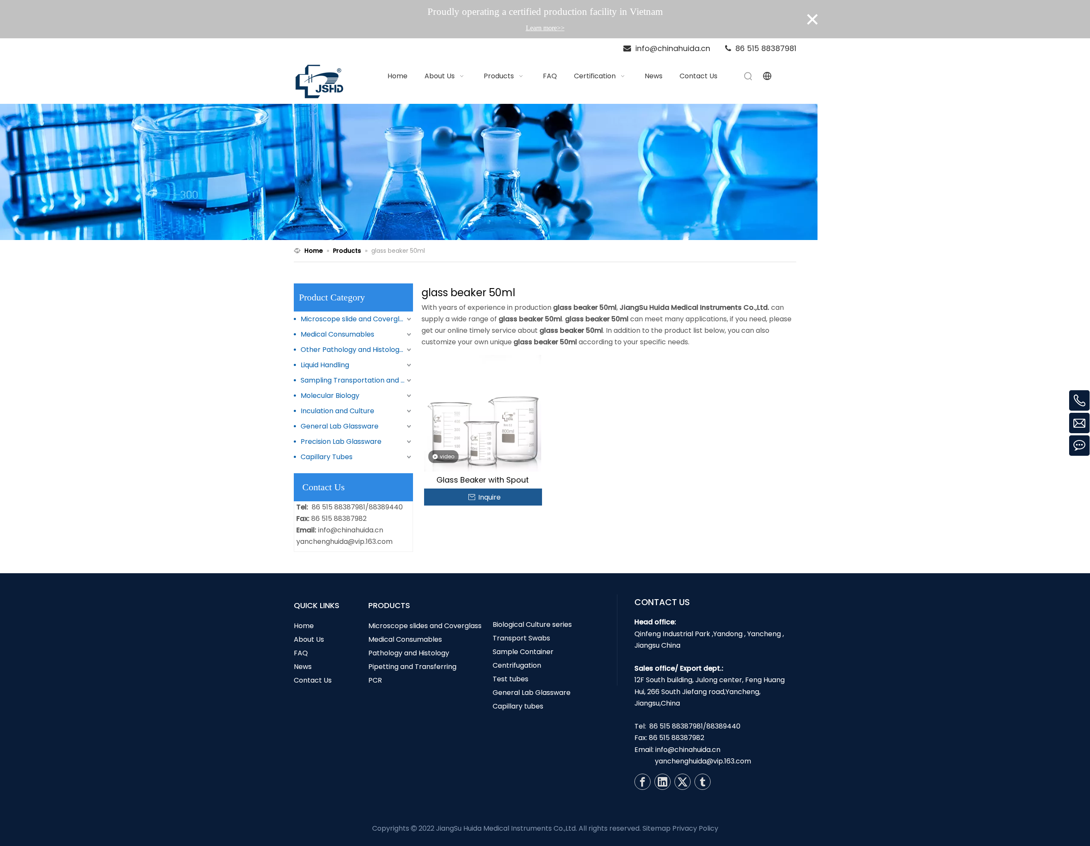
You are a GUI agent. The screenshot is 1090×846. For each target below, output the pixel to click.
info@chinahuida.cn (350, 530)
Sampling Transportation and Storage (357, 380)
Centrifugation (517, 665)
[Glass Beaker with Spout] (482, 412)
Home (304, 626)
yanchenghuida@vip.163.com (344, 541)
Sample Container (523, 652)
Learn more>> (545, 27)
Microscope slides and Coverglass (425, 626)
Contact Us (313, 680)
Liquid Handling (325, 365)
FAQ (301, 653)
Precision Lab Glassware (341, 441)
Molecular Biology (330, 395)
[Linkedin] (662, 782)
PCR (375, 680)
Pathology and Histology (408, 653)
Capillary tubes (518, 706)
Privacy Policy (695, 828)
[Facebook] (642, 782)
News (303, 667)
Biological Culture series (532, 624)
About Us (309, 639)
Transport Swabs (521, 638)
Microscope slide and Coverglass (355, 319)
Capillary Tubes (327, 457)
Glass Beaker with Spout (482, 480)
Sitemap (657, 828)
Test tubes (510, 679)
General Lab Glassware (340, 426)
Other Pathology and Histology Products (357, 349)
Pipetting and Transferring (412, 667)
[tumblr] (702, 782)
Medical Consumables (337, 334)
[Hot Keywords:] (748, 76)
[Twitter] (682, 782)
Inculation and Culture (337, 411)
